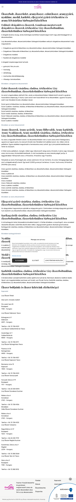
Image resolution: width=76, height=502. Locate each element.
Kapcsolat (4, 291)
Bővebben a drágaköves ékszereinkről (14, 84)
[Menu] (2, 6)
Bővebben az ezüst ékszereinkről (12, 125)
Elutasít (35, 260)
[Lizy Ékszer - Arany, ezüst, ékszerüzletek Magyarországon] (38, 7)
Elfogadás (19, 260)
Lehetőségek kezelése (54, 260)
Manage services (16, 255)
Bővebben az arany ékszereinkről (12, 197)
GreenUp (42, 499)
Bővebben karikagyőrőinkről (11, 234)
